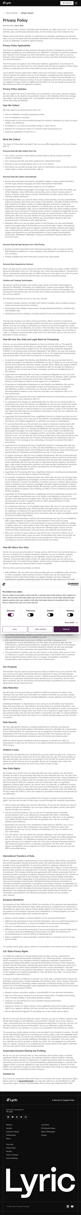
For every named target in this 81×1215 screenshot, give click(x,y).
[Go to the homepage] (12, 1100)
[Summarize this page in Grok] (26, 1117)
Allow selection (40, 629)
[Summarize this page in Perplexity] (17, 1117)
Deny (15, 629)
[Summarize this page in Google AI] (21, 1117)
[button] (76, 3)
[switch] (31, 614)
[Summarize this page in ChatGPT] (8, 1117)
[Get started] (67, 3)
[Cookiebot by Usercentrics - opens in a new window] (69, 584)
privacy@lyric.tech (26, 1081)
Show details (69, 622)
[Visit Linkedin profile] (68, 1206)
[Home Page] (7, 3)
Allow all (66, 629)
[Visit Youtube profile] (72, 1206)
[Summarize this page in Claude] (13, 1117)
